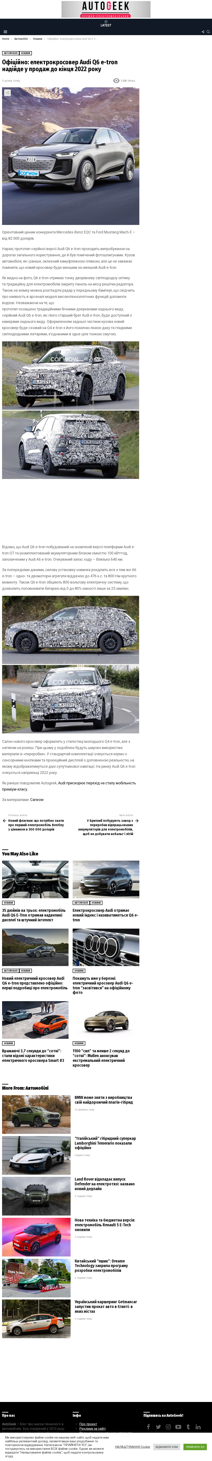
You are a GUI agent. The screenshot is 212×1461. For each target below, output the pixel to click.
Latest (106, 25)
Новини (8, 902)
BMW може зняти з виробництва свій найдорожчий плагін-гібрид (104, 1100)
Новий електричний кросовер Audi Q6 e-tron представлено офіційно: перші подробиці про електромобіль (35, 983)
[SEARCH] (208, 31)
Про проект (88, 1424)
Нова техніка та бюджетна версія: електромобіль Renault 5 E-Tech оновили (105, 1225)
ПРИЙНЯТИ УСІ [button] (195, 1447)
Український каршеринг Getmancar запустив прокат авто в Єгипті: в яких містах (106, 1306)
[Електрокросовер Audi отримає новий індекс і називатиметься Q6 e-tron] (106, 879)
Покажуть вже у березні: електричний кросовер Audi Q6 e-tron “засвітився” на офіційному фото (103, 985)
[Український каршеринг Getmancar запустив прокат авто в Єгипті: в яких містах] (36, 1318)
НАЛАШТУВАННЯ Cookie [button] (132, 1447)
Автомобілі (81, 902)
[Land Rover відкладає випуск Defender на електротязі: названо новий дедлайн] (36, 1196)
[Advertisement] (70, 513)
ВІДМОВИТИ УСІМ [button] (167, 1447)
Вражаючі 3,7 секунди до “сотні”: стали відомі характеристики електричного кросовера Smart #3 (33, 1055)
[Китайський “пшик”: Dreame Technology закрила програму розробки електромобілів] (36, 1278)
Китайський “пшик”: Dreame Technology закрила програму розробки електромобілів (101, 1266)
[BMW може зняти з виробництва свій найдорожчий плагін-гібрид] (36, 1114)
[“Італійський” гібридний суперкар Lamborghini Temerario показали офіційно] (36, 1155)
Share (7, 92)
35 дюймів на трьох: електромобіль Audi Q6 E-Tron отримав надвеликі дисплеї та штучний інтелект (34, 915)
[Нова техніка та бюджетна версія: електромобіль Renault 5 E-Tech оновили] (36, 1237)
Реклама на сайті (92, 1429)
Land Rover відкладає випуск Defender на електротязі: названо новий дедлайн (105, 1184)
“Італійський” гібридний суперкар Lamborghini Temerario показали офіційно (105, 1143)
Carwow (37, 799)
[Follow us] (203, 31)
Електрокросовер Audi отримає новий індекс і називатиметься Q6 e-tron (105, 915)
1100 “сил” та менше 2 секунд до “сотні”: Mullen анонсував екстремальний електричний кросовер (101, 1058)
